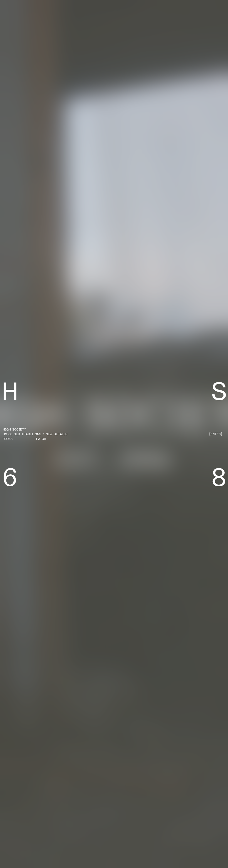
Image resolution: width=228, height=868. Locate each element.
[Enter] (215, 434)
